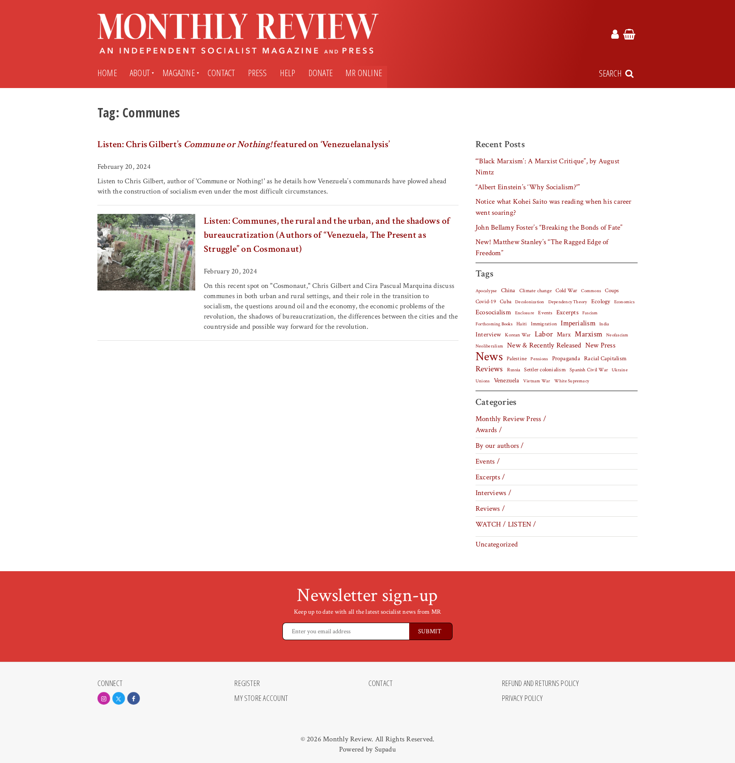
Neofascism (617, 335)
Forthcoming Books (494, 324)
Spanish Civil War (589, 369)
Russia (513, 370)
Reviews (489, 369)
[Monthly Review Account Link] (615, 35)
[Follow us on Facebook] (133, 698)
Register (247, 683)
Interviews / (493, 493)
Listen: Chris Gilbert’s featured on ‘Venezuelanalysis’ (243, 144)
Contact (221, 73)
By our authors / (500, 445)
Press (257, 73)
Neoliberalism (489, 346)
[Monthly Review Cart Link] (629, 35)
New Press (600, 345)
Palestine (517, 358)
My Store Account (261, 698)
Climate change (535, 290)
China (508, 290)
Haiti (521, 323)
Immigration (544, 324)
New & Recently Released (544, 345)
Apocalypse (486, 291)
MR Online (363, 73)
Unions (483, 381)
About (140, 73)
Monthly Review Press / (511, 419)
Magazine (178, 73)
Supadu (385, 749)
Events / (488, 461)
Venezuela (506, 380)
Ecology (600, 301)
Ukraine (620, 370)
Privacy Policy (522, 698)
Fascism (590, 313)
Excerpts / (490, 477)
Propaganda (566, 358)
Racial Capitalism (605, 358)
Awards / (489, 430)
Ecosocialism (493, 312)
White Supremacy (571, 381)
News (489, 356)
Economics (624, 302)
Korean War (517, 335)
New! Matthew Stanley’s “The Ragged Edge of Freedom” (542, 247)
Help (288, 73)
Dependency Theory (567, 302)
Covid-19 (486, 301)
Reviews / (490, 508)
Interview (488, 334)
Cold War (566, 290)
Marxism (588, 334)
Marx (564, 334)
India (604, 324)
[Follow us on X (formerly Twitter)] (118, 698)
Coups (612, 290)
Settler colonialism (544, 369)
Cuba (505, 301)
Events (545, 312)
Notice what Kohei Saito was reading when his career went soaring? (554, 207)
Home (107, 73)
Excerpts (567, 312)
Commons (591, 291)
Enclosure (524, 313)
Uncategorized (497, 544)
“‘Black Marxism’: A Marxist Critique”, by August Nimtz (547, 167)
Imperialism (578, 323)
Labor (544, 334)
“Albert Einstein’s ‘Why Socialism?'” (528, 187)
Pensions (539, 359)
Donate (320, 73)
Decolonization (529, 302)
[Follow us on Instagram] (103, 698)
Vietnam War (536, 381)
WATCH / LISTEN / (506, 524)
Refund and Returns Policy (540, 683)
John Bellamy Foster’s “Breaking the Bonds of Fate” (549, 227)
